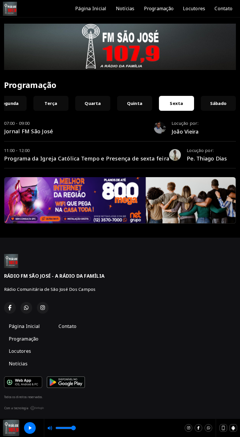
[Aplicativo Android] (233, 428)
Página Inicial (90, 8)
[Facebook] (198, 428)
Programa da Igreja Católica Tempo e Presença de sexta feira (86, 158)
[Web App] (223, 428)
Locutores (194, 8)
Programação (159, 8)
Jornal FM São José (28, 131)
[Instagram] (188, 428)
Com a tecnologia (16, 408)
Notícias (125, 8)
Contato (223, 8)
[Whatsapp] (208, 428)
